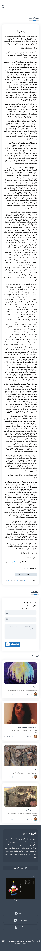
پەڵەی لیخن (15, 562)
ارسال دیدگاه (15, 644)
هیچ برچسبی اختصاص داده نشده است (26, 575)
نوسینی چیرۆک (23, 568)
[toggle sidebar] (3, 6)
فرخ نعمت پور (30, 694)
